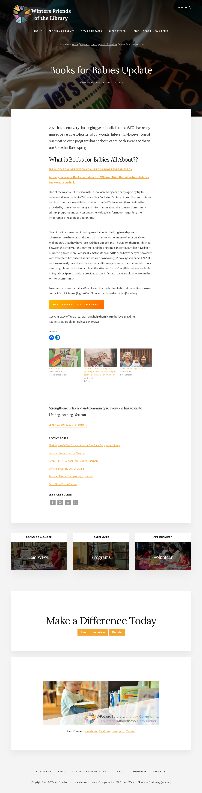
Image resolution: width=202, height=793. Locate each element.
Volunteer (163, 557)
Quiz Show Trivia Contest (63, 484)
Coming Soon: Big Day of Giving (66, 468)
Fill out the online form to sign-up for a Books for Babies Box (90, 169)
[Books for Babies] (65, 357)
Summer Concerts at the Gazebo (67, 453)
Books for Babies (56, 368)
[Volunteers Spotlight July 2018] (136, 357)
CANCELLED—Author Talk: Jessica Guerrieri (73, 461)
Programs (101, 557)
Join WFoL (39, 557)
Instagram (118, 731)
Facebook (104, 731)
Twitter (130, 731)
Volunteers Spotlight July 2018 (132, 368)
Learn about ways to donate (68, 425)
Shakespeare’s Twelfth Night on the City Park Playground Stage (84, 445)
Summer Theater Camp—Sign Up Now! (71, 476)
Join (83, 632)
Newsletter (91, 731)
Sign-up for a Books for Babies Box (76, 304)
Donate (117, 632)
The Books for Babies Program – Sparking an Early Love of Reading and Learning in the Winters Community (100, 371)
